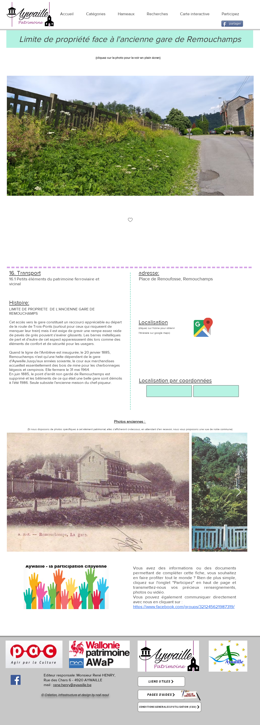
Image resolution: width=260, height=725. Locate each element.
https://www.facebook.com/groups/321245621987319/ (184, 606)
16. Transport (25, 273)
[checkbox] (130, 220)
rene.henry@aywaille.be (72, 685)
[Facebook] (16, 680)
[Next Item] (238, 492)
